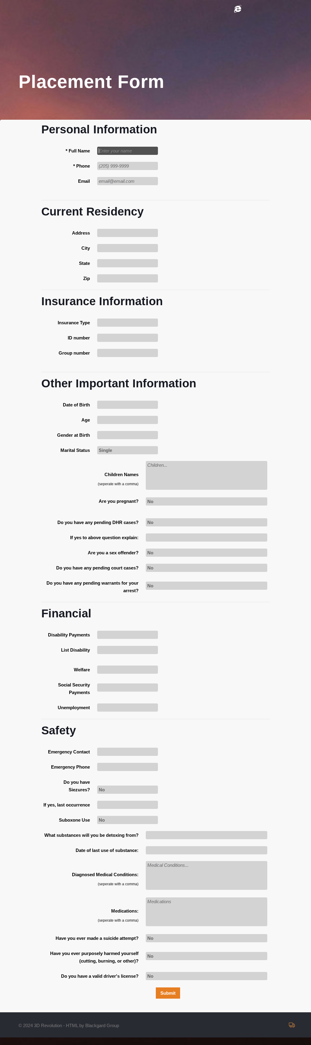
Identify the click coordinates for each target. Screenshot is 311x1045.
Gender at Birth (73, 435)
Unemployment (74, 707)
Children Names (121, 474)
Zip (86, 278)
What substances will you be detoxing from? (91, 835)
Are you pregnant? (118, 501)
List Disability (75, 650)
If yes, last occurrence (66, 804)
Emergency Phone (70, 767)
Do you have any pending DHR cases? (97, 522)
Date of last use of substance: (107, 850)
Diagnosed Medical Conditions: (105, 874)
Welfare (82, 669)
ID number (79, 337)
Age (85, 419)
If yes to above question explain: (104, 537)
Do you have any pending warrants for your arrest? (92, 586)
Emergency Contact (69, 751)
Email (84, 181)
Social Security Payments (74, 688)
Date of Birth (76, 404)
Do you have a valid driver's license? (99, 976)
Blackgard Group (102, 1025)
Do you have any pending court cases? (97, 567)
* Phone (81, 166)
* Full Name (78, 150)
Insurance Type (74, 322)
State (84, 263)
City (85, 248)
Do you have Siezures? (76, 786)
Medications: (124, 910)
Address (81, 232)
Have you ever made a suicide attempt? (97, 938)
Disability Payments (69, 634)
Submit (168, 993)
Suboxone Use (74, 820)
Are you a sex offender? (113, 552)
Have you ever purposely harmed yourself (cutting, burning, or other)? (94, 957)
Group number (74, 353)
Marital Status (75, 450)
